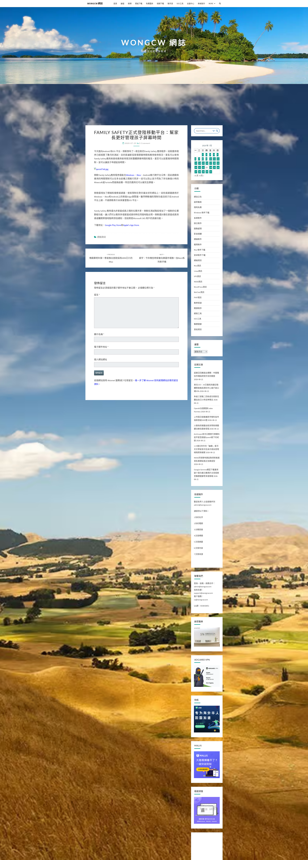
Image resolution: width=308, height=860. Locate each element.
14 (200, 163)
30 (207, 172)
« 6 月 (196, 175)
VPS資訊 (197, 276)
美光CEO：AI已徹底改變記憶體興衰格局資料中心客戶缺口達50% (206, 387)
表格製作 (201, 3)
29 (203, 172)
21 (200, 167)
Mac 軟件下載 (199, 250)
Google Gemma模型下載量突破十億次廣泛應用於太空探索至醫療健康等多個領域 (206, 472)
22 (203, 167)
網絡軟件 (198, 239)
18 (214, 163)
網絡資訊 (101, 237)
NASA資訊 (198, 281)
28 (200, 172)
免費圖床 (149, 3)
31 (211, 172)
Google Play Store (113, 225)
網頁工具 (198, 313)
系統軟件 (198, 218)
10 (211, 159)
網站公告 (198, 197)
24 (211, 167)
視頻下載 (160, 3)
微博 (130, 3)
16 (207, 163)
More (211, 3)
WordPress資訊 (200, 287)
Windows (130, 175)
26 (218, 167)
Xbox (139, 175)
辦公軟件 (198, 223)
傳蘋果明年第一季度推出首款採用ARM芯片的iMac (110, 258)
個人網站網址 (100, 359)
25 (214, 167)
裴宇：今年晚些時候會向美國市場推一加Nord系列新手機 (162, 258)
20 (196, 167)
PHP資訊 (198, 297)
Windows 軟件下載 (201, 212)
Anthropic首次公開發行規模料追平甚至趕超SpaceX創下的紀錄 (207, 437)
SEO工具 (180, 3)
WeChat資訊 (199, 292)
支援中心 (190, 3)
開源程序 (198, 308)
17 (211, 163)
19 (218, 163)
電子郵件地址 (101, 347)
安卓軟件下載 (199, 255)
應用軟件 (198, 244)
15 (203, 163)
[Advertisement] (154, 107)
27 (196, 172)
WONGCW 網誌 (95, 3)
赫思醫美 (198, 202)
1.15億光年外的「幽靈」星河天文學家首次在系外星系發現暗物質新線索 (206, 449)
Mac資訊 (197, 265)
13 (196, 163)
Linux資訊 (198, 271)
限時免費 (198, 207)
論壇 (122, 3)
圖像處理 (198, 228)
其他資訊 (198, 329)
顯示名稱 (99, 334)
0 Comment (144, 143)
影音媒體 (198, 234)
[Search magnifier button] (217, 130)
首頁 (115, 3)
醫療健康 (198, 324)
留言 (97, 294)
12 (218, 159)
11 (214, 159)
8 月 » (201, 175)
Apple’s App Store (131, 225)
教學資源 (198, 303)
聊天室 (170, 3)
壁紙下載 (138, 3)
